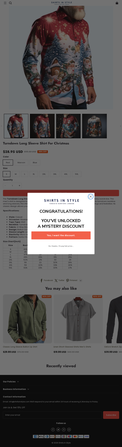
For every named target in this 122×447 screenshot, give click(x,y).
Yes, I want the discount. (61, 235)
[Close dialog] (90, 196)
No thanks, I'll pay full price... (61, 246)
